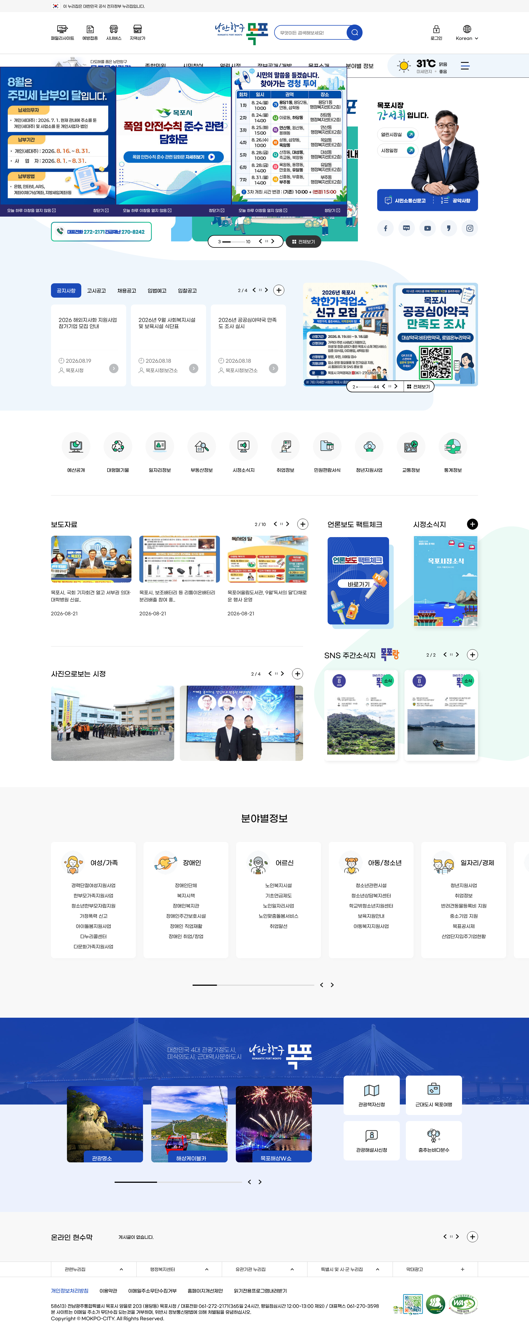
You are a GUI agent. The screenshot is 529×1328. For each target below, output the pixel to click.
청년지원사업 (369, 469)
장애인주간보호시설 (186, 915)
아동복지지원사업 (371, 925)
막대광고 (414, 1269)
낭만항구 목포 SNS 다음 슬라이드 (457, 654)
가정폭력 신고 (93, 915)
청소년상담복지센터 (371, 895)
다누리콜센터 (93, 936)
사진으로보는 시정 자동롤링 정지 (276, 673)
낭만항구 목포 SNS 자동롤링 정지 (451, 654)
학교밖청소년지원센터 (371, 905)
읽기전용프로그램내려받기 (260, 1290)
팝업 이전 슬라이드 (383, 386)
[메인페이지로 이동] (241, 33)
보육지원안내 (371, 915)
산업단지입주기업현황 (464, 936)
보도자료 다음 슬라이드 (288, 524)
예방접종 (90, 38)
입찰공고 (187, 290)
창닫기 (98, 210)
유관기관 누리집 (271, 1269)
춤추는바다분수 (434, 1149)
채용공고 (126, 290)
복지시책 (186, 895)
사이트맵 (465, 65)
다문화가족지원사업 (93, 946)
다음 (273, 241)
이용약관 (108, 1290)
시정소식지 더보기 (472, 524)
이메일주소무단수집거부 (152, 1290)
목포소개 (318, 65)
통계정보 (453, 469)
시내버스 (114, 38)
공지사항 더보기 (278, 290)
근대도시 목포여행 (433, 1104)
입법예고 (157, 290)
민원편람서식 (327, 469)
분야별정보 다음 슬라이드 (333, 985)
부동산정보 (202, 469)
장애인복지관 (186, 905)
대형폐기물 (118, 469)
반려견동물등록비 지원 (464, 905)
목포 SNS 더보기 (472, 654)
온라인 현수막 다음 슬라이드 (457, 1236)
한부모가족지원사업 (93, 895)
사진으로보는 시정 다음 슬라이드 (282, 673)
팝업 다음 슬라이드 (396, 386)
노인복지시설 (278, 885)
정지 (267, 241)
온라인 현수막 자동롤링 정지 (451, 1236)
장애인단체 (186, 885)
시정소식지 (244, 469)
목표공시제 (464, 925)
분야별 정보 (360, 65)
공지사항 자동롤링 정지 (260, 290)
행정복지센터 (186, 1269)
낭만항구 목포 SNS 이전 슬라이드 (445, 654)
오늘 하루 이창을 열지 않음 (29, 210)
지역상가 (137, 38)
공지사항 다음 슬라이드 (266, 290)
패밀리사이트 (62, 38)
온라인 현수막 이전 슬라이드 (445, 1236)
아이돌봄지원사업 (93, 925)
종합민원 (155, 65)
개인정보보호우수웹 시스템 (436, 1304)
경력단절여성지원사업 (93, 885)
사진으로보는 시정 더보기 (297, 673)
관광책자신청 (371, 1104)
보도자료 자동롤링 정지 (282, 524)
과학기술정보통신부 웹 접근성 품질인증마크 (463, 1304)
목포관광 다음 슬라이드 (261, 1182)
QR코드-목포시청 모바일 (408, 1304)
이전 (260, 241)
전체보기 (306, 241)
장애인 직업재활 (186, 925)
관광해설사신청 (371, 1149)
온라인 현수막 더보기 (472, 1236)
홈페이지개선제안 (205, 1290)
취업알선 (278, 925)
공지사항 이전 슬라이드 (254, 290)
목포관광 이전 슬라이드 (250, 1182)
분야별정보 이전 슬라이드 (322, 985)
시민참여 (192, 65)
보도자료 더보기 (302, 524)
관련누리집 (100, 1269)
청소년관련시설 (371, 885)
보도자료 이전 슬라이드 (275, 524)
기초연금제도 (278, 895)
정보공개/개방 (274, 65)
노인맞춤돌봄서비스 (278, 915)
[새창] (173, 135)
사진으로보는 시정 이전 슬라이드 (270, 673)
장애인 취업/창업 (186, 936)
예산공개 (76, 469)
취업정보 (285, 469)
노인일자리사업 (278, 905)
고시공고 (96, 290)
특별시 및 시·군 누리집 (357, 1269)
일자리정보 (160, 469)
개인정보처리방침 (69, 1290)
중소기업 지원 (464, 915)
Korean (464, 38)
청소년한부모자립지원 (93, 905)
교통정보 (411, 469)
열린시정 (230, 65)
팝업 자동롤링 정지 (390, 386)
